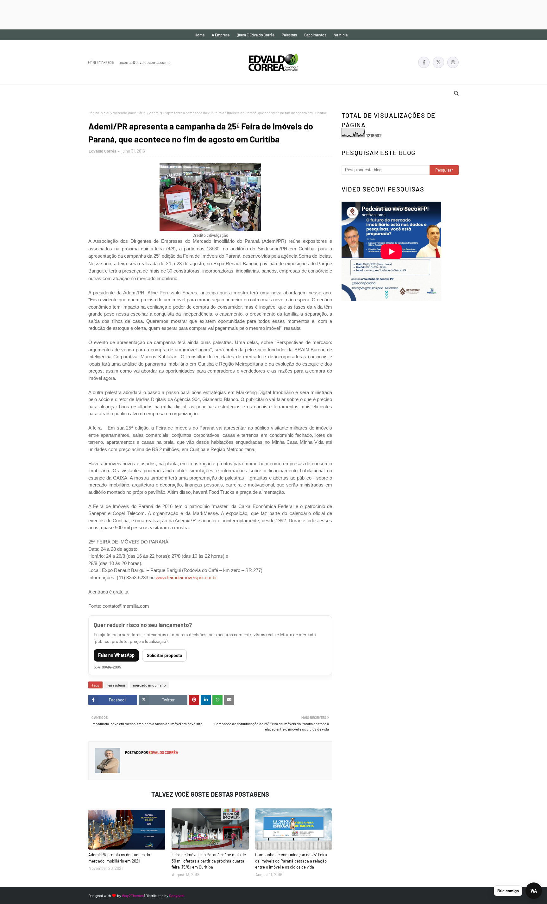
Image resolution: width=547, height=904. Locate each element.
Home (199, 35)
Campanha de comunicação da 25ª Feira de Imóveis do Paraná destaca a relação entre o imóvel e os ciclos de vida (291, 860)
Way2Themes (133, 895)
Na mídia (341, 35)
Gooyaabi (177, 895)
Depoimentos (315, 35)
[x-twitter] (438, 62)
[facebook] (424, 62)
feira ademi (116, 685)
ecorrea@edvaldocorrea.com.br (146, 62)
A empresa (220, 35)
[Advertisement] (115, 14)
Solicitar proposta (164, 655)
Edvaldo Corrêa (102, 151)
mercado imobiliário (129, 112)
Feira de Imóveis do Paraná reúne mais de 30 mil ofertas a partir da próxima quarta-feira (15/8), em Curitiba (209, 860)
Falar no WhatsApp (116, 655)
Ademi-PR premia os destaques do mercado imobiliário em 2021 (119, 857)
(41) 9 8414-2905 (101, 62)
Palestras (289, 35)
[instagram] (453, 62)
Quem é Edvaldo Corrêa (255, 35)
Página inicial (98, 112)
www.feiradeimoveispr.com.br (186, 577)
